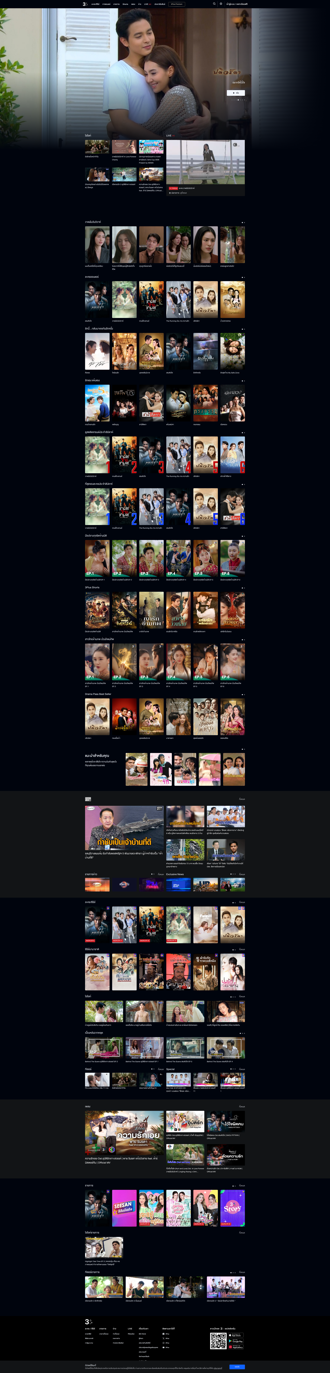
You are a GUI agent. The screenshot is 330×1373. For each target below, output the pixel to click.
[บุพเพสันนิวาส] (151, 351)
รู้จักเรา (141, 1338)
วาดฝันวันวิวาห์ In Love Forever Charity (124, 158)
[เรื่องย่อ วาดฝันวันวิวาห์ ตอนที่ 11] (205, 1080)
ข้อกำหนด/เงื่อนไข (144, 1356)
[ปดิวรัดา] (205, 299)
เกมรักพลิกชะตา (199, 631)
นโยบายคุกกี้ (142, 1352)
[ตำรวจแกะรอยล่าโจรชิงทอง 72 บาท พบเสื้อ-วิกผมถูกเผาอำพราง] (185, 850)
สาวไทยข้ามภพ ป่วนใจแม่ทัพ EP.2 (122, 685)
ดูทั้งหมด (183, 192)
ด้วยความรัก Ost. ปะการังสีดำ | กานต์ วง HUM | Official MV (224, 1170)
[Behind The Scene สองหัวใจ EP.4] (226, 1048)
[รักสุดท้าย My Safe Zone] (232, 351)
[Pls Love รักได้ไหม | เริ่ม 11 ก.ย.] (97, 1080)
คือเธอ (87, 372)
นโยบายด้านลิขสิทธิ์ (144, 1343)
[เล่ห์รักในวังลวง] (232, 610)
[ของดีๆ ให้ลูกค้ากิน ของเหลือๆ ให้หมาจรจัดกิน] (226, 1011)
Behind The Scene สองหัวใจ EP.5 (179, 1061)
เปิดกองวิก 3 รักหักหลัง (93, 1300)
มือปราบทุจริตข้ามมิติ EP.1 (95, 579)
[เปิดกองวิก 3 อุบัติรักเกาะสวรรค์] (124, 174)
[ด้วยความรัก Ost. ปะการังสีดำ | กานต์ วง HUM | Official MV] (226, 1155)
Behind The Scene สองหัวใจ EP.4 (220, 1061)
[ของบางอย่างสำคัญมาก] (151, 1080)
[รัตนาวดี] (136, 769)
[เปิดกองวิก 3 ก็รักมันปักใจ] (185, 1287)
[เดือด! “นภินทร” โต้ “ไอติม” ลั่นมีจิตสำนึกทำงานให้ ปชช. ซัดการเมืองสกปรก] (226, 850)
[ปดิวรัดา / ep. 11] (232, 924)
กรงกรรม (196, 424)
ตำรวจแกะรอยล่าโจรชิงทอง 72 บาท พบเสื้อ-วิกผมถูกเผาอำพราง (184, 865)
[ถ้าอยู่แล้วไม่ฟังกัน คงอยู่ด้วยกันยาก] (104, 1011)
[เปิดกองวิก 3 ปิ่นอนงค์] (145, 1287)
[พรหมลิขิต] (232, 716)
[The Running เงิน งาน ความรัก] (178, 299)
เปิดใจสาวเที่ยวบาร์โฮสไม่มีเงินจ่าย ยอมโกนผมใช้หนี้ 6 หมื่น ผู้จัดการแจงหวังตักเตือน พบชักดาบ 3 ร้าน (184, 832)
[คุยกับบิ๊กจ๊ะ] (232, 885)
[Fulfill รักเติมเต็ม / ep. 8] (205, 924)
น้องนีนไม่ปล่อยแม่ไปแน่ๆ (202, 266)
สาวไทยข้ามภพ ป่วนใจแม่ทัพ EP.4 (176, 685)
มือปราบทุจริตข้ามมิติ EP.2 (122, 579)
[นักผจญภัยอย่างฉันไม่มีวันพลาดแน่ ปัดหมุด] (97, 174)
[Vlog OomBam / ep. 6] (178, 1208)
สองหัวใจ (88, 320)
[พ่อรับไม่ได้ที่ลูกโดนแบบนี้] (178, 244)
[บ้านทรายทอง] (232, 299)
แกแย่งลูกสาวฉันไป (227, 266)
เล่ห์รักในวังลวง (225, 631)
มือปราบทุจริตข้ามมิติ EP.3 (149, 579)
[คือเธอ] (97, 351)
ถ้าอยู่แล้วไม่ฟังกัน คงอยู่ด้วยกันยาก (98, 1025)
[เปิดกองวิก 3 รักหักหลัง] (104, 1287)
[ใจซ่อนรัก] (124, 351)
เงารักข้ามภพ (144, 631)
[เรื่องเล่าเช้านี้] (97, 885)
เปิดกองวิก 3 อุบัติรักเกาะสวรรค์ (123, 184)
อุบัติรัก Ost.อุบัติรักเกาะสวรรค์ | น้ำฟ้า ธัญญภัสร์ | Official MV (184, 1137)
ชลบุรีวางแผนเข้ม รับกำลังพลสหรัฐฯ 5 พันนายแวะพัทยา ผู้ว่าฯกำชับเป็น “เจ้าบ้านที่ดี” (124, 856)
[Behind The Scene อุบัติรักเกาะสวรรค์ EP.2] (104, 1048)
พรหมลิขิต (224, 738)
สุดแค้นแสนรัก (198, 738)
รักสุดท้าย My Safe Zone (229, 372)
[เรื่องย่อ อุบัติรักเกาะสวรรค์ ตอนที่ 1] (232, 1080)
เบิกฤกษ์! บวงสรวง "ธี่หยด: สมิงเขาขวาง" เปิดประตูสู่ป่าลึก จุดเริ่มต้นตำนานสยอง (225, 832)
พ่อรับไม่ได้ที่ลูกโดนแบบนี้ (175, 266)
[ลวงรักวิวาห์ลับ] (178, 610)
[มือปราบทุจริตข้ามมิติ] (97, 610)
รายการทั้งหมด (104, 1334)
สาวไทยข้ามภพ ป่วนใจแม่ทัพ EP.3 (149, 685)
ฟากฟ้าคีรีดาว (225, 476)
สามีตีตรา (142, 424)
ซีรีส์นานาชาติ (89, 1338)
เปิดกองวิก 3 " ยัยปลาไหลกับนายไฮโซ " (221, 1300)
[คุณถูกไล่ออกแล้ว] (151, 244)
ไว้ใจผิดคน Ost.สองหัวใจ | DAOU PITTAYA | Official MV (223, 1137)
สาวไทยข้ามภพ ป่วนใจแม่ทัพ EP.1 (95, 685)
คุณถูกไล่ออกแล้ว (145, 266)
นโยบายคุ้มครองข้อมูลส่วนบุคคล (148, 1347)
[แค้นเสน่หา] (178, 403)
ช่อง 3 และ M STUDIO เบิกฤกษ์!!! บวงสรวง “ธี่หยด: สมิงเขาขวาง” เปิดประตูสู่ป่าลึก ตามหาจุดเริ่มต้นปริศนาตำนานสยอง (178, 1090)
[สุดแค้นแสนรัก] (205, 716)
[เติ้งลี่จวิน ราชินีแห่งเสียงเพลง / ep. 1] (97, 972)
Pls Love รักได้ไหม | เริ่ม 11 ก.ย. (97, 1088)
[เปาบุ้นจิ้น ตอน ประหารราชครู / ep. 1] (151, 972)
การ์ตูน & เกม (89, 1343)
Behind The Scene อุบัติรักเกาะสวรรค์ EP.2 (101, 1061)
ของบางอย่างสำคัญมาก (148, 1088)
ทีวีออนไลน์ (131, 1334)
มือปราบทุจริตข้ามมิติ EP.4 (176, 579)
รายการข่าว (116, 1338)
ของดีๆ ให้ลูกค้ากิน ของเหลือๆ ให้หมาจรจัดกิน (223, 1025)
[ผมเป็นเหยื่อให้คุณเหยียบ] (97, 244)
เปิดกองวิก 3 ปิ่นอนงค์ (134, 1300)
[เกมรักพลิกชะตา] (205, 610)
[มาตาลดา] (178, 716)
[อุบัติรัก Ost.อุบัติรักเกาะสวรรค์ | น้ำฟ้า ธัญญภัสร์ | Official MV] (185, 1121)
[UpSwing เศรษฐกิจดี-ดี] (205, 885)
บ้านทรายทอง (225, 320)
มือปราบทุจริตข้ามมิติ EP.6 (230, 579)
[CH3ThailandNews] (178, 885)
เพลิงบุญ (115, 424)
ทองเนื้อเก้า (116, 738)
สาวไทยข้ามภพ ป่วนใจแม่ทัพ (122, 631)
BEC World (142, 1334)
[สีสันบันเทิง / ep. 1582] (124, 1208)
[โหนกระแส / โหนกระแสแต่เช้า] (151, 885)
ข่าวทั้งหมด (116, 1334)
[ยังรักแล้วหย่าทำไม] (97, 147)
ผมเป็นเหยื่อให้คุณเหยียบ (94, 266)
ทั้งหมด (242, 799)
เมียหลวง (223, 424)
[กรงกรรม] (205, 403)
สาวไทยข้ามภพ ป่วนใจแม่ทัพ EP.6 (230, 685)
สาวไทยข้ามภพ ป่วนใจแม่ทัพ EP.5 (203, 685)
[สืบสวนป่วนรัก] (161, 769)
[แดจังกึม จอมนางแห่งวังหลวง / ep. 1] (124, 972)
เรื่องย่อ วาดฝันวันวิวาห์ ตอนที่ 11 (204, 1090)
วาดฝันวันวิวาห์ (117, 320)
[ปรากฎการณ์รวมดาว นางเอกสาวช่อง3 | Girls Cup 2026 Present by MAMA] (151, 147)
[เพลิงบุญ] (124, 403)
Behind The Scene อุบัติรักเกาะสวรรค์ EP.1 (142, 1061)
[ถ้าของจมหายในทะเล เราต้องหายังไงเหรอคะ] (185, 1011)
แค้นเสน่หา (170, 424)
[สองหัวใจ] (97, 299)
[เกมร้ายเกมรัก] (97, 403)
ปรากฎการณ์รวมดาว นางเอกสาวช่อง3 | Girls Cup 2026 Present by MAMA (150, 159)
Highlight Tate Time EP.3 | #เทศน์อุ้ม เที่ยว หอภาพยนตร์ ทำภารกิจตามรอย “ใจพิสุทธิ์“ (102, 1263)
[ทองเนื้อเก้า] (124, 716)
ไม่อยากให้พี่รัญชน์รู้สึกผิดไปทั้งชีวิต (123, 268)
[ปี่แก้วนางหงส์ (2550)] (234, 769)
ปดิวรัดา (196, 320)
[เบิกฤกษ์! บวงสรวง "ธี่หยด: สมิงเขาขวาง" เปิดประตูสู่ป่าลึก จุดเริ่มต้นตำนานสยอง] (226, 816)
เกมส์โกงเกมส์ (144, 320)
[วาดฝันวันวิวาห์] (124, 299)
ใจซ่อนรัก (115, 372)
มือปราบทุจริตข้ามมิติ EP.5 (203, 579)
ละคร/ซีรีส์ (88, 1334)
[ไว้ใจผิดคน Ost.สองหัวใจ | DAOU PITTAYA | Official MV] (226, 1121)
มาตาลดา (169, 738)
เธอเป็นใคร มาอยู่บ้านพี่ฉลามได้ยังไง (139, 1025)
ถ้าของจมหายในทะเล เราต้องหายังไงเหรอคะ (181, 1025)
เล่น (237, 92)
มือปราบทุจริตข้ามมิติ (93, 631)
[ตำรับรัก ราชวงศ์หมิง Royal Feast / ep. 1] (205, 972)
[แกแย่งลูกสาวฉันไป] (232, 244)
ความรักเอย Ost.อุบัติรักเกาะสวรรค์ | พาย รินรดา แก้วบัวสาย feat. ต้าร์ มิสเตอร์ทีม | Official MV (151, 187)
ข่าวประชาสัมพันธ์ (118, 1343)
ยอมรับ (237, 1367)
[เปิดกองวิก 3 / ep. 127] (97, 1208)
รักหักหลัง (197, 372)
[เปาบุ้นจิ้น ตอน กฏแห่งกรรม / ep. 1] (178, 972)
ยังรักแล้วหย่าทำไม (91, 156)
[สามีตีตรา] (151, 403)
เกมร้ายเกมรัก (90, 424)
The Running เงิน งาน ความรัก (177, 320)
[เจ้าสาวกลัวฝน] (210, 769)
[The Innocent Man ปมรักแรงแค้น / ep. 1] (232, 972)
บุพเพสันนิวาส (144, 372)
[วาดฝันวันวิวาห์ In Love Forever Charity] (124, 147)
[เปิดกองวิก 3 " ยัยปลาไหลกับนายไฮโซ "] (226, 1287)
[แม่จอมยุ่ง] (185, 769)
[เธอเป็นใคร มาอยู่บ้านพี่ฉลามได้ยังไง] (145, 1011)
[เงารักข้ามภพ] (151, 610)
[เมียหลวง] (232, 403)
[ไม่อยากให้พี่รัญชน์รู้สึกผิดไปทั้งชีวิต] (124, 244)
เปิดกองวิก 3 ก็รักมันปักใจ (175, 1300)
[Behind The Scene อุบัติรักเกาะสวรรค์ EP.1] (145, 1048)
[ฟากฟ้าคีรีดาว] (232, 454)
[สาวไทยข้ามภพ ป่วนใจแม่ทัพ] (124, 610)
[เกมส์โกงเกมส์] (151, 299)
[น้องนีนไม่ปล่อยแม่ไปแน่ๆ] (205, 244)
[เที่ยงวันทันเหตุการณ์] (124, 885)
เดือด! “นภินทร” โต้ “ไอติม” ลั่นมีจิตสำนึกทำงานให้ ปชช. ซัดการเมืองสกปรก (225, 865)
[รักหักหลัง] (205, 351)
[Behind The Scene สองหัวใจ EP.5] (185, 1048)
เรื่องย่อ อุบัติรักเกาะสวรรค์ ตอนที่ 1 (232, 1090)
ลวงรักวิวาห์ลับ (171, 631)
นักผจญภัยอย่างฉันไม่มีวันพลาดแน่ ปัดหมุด (97, 186)
